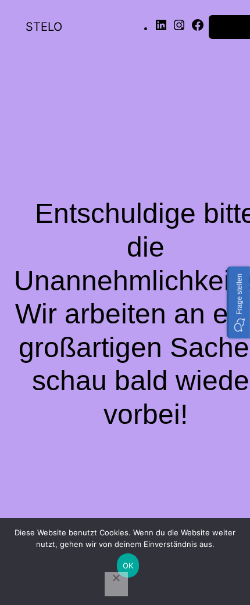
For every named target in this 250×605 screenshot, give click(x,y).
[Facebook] (198, 28)
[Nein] (116, 584)
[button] (238, 302)
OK (128, 565)
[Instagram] (179, 28)
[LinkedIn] (161, 28)
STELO (44, 27)
